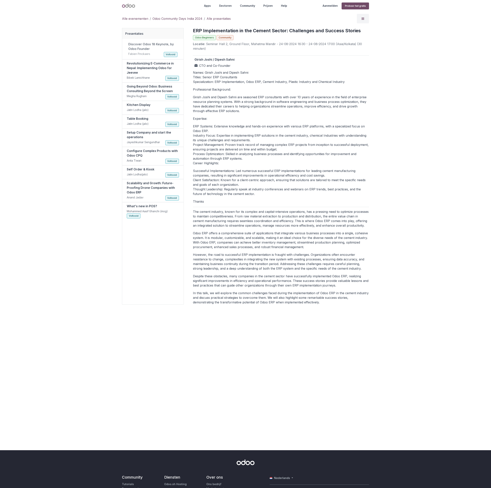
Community (247, 5)
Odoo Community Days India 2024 (177, 19)
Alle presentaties (219, 19)
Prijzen (268, 5)
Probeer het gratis (355, 5)
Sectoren (225, 5)
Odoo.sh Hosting (175, 484)
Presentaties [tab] (134, 34)
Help (284, 5)
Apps (207, 5)
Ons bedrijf (213, 484)
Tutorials (128, 484)
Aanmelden (330, 5)
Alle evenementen (135, 19)
